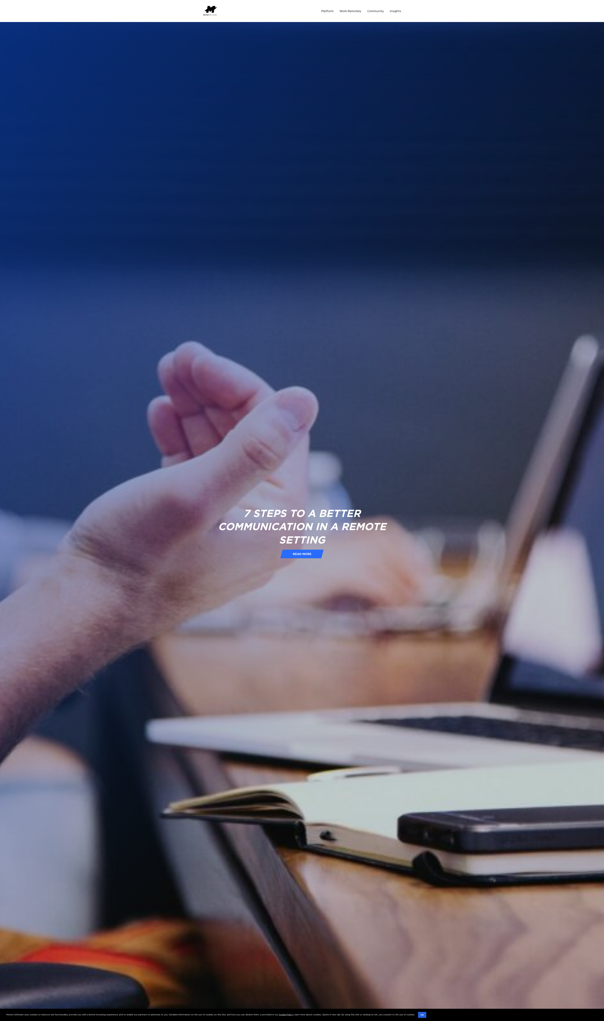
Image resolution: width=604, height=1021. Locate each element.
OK (422, 1015)
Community (375, 11)
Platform (327, 11)
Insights (395, 11)
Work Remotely (350, 11)
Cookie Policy (286, 1014)
